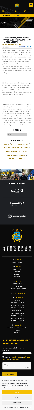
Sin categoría (21, 155)
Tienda (21, 159)
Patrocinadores (19, 293)
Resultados (17, 151)
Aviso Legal (28, 407)
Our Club (17, 277)
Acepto (17, 392)
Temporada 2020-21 (17, 308)
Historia (17, 272)
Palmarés (17, 274)
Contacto (17, 269)
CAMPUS (17, 333)
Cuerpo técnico (17, 286)
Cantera (21, 144)
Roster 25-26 (17, 284)
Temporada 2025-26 (17, 321)
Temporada (13, 159)
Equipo (18, 281)
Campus (13, 144)
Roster (25, 151)
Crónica (7, 148)
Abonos (7, 144)
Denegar (17, 397)
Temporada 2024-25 (17, 318)
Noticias (18, 260)
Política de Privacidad (19, 407)
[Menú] (31, 5)
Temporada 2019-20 (17, 305)
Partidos (9, 151)
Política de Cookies (15, 357)
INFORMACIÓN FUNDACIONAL (17, 328)
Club (27, 144)
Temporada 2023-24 (17, 315)
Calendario (18, 300)
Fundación (15, 148)
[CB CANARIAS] (17, 1)
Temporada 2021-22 (17, 310)
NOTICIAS (6, 15)
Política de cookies (8, 407)
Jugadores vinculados (18, 289)
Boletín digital (17, 262)
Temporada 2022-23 (17, 313)
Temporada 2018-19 (17, 303)
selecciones (11, 155)
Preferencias (17, 403)
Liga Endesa (25, 148)
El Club (18, 267)
